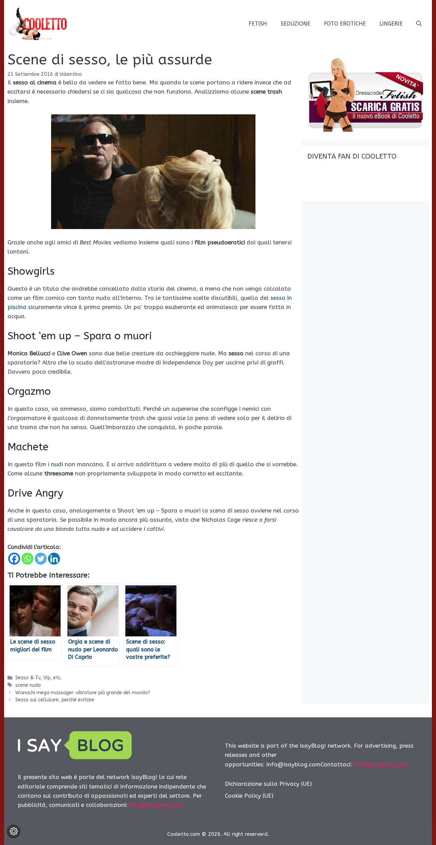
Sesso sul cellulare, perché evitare (54, 700)
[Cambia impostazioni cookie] (13, 831)
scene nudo (28, 685)
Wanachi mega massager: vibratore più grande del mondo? (82, 693)
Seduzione (295, 23)
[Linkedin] (54, 559)
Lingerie (391, 23)
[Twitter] (41, 559)
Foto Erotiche (345, 23)
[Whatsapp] (27, 559)
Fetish (258, 23)
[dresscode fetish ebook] (365, 129)
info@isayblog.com (156, 804)
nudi (57, 464)
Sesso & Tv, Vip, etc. (38, 678)
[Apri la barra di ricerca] (419, 23)
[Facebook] (14, 559)
